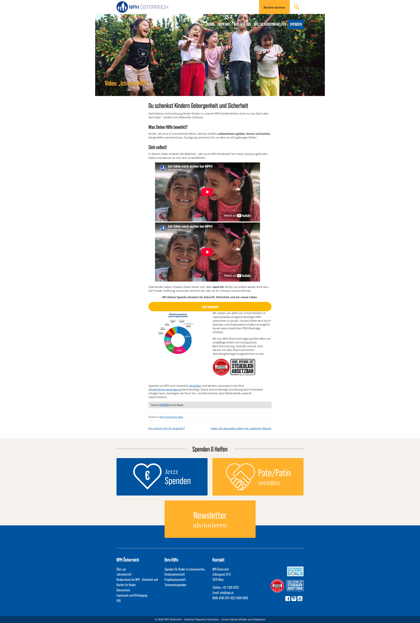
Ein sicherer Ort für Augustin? (166, 428)
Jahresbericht (123, 574)
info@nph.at (226, 592)
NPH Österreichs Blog (171, 417)
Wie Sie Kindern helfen (270, 24)
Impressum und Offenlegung (131, 595)
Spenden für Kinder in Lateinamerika (185, 569)
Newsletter (274, 7)
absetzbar (195, 386)
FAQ (118, 600)
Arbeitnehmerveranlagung (165, 389)
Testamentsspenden (175, 584)
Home (210, 24)
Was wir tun (242, 24)
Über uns (224, 24)
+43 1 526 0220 (230, 587)
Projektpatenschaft (175, 579)
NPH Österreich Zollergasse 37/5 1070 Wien (221, 574)
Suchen (297, 7)
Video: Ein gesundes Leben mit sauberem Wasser (241, 428)
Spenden (296, 24)
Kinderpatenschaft (175, 574)
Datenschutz (123, 590)
